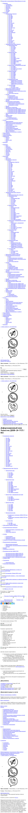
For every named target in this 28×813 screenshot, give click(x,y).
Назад (7, 145)
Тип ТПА (13, 76)
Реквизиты (8, 8)
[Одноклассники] (3, 603)
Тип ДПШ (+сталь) (15, 58)
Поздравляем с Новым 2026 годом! (13, 573)
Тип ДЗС (10, 20)
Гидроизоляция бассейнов (11, 126)
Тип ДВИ (10, 16)
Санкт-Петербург (10, 374)
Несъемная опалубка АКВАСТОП (13, 108)
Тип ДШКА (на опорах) (16, 60)
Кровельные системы (13, 96)
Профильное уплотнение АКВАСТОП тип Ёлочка (16, 81)
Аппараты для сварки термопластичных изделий (14, 539)
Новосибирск (4, 374)
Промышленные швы (13, 79)
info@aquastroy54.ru (5, 360)
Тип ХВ (10, 36)
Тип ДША (13, 66)
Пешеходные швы (12, 71)
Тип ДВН (10, 17)
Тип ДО (10, 22)
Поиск (25, 369)
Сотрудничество (6, 134)
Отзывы (7, 11)
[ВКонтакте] (1, 603)
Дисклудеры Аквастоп (13, 93)
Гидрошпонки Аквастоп (11, 13)
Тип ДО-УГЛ (11, 23)
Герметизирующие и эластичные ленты (17, 90)
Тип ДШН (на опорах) (16, 64)
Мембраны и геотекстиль (11, 107)
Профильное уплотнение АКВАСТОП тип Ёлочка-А (17, 83)
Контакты (5, 142)
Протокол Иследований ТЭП (7, 689)
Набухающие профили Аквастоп (13, 88)
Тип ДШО (13, 75)
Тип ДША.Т (13, 67)
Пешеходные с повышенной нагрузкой (17, 65)
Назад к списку (4, 706)
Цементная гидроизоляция (12, 119)
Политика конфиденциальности (12, 753)
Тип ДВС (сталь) (14, 87)
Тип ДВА (13, 86)
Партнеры (8, 6)
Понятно (20, 811)
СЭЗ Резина (3, 684)
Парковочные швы (12, 52)
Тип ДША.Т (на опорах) (16, 68)
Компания (5, 3)
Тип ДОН (10, 26)
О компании (8, 4)
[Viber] (8, 603)
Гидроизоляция (11, 95)
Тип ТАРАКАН (11, 32)
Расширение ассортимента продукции (13, 586)
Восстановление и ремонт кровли (13, 129)
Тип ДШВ (13, 72)
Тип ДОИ (10, 24)
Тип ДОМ (10, 25)
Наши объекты (6, 133)
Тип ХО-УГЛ (11, 40)
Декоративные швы (12, 45)
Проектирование (9, 121)
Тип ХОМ (10, 41)
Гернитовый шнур (12, 117)
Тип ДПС (13, 55)
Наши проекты (20, 751)
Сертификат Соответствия (6, 683)
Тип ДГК (13, 46)
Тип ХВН (10, 38)
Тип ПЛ (13, 50)
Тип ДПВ (13, 53)
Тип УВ (10, 34)
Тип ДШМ (13, 74)
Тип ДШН (13, 62)
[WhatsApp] (10, 603)
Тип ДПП (13, 54)
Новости (8, 137)
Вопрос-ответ (9, 140)
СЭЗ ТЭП (3, 685)
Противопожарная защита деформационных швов (14, 556)
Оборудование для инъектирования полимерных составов (16, 104)
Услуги (4, 120)
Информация (6, 136)
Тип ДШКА (13, 59)
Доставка (8, 10)
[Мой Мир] (5, 603)
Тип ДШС (13, 48)
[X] (7, 603)
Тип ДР (10, 29)
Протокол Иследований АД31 (7, 688)
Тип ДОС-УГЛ (11, 27)
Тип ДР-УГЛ (11, 30)
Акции (7, 138)
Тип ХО (10, 39)
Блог (7, 141)
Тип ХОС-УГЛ (11, 43)
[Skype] (12, 603)
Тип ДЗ (10, 19)
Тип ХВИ (10, 37)
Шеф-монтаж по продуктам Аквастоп (14, 122)
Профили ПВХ (9, 115)
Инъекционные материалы (14, 102)
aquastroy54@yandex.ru (6, 361)
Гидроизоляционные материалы (13, 89)
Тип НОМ (10, 31)
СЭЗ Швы (3, 686)
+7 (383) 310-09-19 (5, 326)
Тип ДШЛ (13, 73)
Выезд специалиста (10, 130)
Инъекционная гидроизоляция (12, 101)
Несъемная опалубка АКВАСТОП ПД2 (17, 110)
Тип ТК (10, 33)
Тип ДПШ (13, 57)
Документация (9, 5)
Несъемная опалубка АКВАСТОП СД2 (17, 109)
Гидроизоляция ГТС (10, 127)
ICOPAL (8, 94)
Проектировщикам (7, 135)
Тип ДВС (10, 18)
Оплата (7, 9)
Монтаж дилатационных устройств (13, 131)
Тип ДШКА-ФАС (15, 61)
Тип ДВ (10, 15)
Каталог (2, 707)
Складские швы (11, 85)
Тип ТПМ (13, 78)
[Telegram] (14, 603)
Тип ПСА (13, 51)
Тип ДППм (13, 47)
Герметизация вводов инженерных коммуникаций (14, 731)
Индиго (16, 797)
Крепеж (7, 106)
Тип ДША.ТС (14, 69)
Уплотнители (9, 116)
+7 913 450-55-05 (12, 326)
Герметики (10, 92)
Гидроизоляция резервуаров (12, 128)
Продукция (5, 12)
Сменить (12, 373)
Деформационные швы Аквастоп (13, 44)
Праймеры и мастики (13, 98)
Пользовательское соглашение (7, 754)
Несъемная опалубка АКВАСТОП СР (16, 112)
